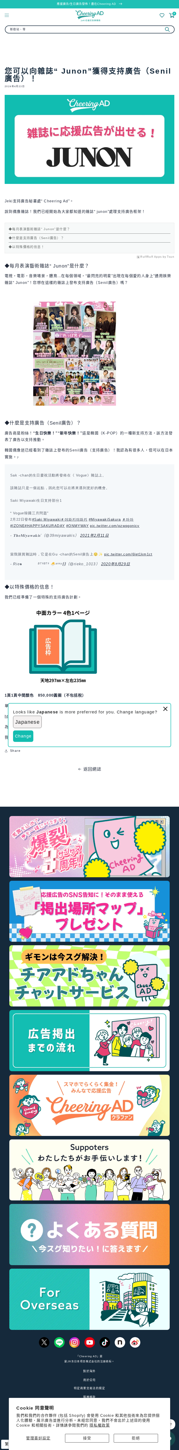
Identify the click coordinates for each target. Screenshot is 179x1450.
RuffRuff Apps (151, 256)
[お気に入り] (162, 15)
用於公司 (89, 1380)
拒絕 (136, 1438)
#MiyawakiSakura (105, 519)
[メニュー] (7, 15)
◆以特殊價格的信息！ (27, 247)
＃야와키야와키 (74, 519)
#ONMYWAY (77, 526)
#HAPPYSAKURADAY (45, 526)
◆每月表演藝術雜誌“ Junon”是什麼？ (39, 229)
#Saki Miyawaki (46, 519)
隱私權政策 (100, 1425)
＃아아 (128, 519)
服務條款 (89, 1397)
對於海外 (89, 1371)
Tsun (170, 256)
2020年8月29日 (115, 564)
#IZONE (17, 526)
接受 (87, 1438)
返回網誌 (92, 769)
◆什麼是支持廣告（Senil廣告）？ (36, 238)
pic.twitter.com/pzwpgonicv (114, 526)
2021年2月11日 (94, 535)
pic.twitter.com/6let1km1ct (128, 554)
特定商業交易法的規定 (89, 1388)
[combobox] (90, 29)
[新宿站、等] (167, 29)
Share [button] (15, 750)
